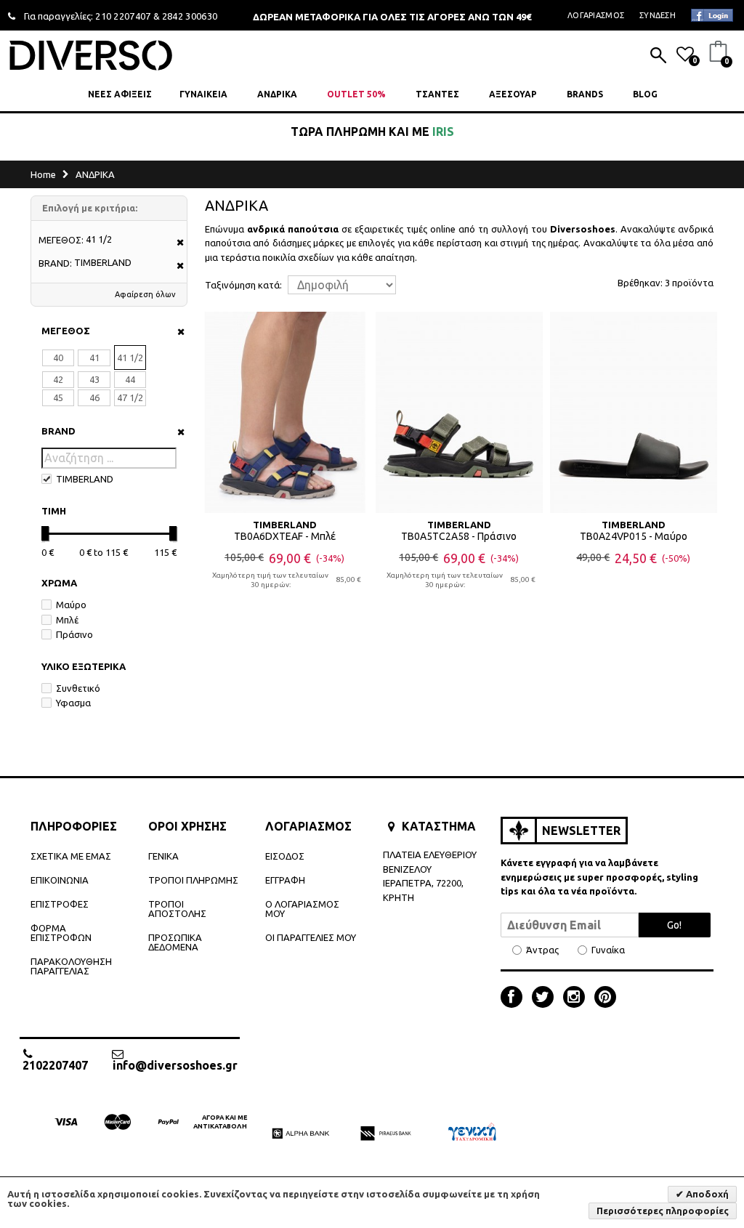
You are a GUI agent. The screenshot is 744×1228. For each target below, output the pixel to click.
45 (58, 397)
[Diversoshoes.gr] (91, 55)
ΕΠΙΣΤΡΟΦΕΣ (60, 904)
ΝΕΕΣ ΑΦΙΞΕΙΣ (120, 94)
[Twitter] (546, 998)
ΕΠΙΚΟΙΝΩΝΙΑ (60, 880)
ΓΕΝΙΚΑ (163, 856)
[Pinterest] (605, 998)
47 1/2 (130, 397)
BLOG (645, 94)
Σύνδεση (657, 15)
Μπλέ (67, 620)
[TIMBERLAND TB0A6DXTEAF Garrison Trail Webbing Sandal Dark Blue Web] (284, 412)
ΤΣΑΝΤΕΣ (437, 94)
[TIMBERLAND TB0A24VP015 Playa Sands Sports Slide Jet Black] (633, 412)
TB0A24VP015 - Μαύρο (633, 536)
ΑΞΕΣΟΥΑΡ (513, 94)
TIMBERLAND (84, 479)
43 (94, 379)
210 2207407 (123, 16)
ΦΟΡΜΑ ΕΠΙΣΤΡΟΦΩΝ (61, 932)
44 (130, 379)
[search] (658, 56)
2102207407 (55, 1065)
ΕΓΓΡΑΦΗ (285, 880)
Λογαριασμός (595, 15)
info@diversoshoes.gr (175, 1065)
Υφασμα (73, 703)
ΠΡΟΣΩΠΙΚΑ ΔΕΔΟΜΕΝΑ (175, 942)
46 (94, 397)
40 (58, 357)
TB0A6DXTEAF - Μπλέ (285, 536)
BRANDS (585, 94)
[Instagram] (577, 998)
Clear (176, 331)
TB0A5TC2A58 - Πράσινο (459, 536)
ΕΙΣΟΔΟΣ (284, 856)
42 (58, 379)
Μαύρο (71, 604)
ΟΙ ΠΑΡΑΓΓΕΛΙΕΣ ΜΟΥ (310, 937)
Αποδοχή (706, 1194)
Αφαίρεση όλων (145, 294)
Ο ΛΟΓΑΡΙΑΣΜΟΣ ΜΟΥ (302, 908)
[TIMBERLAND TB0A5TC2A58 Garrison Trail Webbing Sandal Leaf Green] (459, 412)
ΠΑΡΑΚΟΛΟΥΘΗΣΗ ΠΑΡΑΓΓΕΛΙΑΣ (71, 966)
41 (94, 357)
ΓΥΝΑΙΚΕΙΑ (203, 94)
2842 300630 (190, 16)
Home (43, 174)
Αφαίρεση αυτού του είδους (175, 243)
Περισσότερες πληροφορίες (663, 1210)
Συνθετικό (78, 688)
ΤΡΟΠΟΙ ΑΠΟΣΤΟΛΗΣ (177, 908)
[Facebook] (515, 998)
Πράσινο (74, 634)
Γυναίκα (608, 950)
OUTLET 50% (356, 94)
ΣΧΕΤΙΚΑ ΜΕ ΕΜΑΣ (71, 856)
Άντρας (542, 950)
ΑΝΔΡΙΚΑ (277, 94)
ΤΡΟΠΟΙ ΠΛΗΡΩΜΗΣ (193, 880)
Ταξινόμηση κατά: (243, 285)
